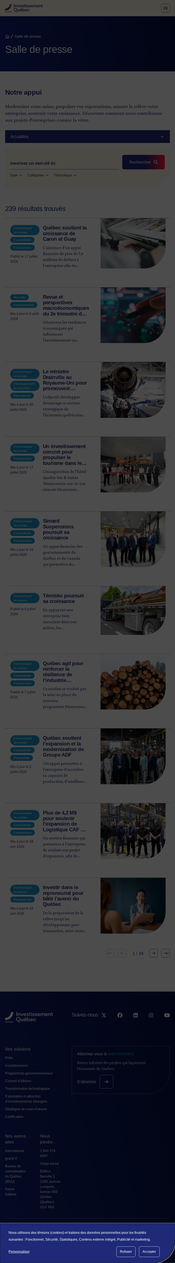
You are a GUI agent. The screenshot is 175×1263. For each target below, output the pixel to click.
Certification (14, 1117)
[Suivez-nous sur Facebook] (119, 1023)
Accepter (149, 1251)
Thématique (63, 175)
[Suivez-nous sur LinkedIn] (135, 1023)
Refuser (126, 1251)
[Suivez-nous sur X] (103, 1023)
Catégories (35, 175)
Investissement (16, 1065)
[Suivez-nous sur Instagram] (151, 1023)
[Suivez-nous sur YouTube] (167, 1023)
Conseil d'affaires (18, 1081)
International (14, 1151)
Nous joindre (46, 1139)
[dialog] (87, 1243)
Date (14, 175)
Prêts (9, 1058)
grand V (11, 1158)
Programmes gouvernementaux (29, 1073)
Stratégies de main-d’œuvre (26, 1109)
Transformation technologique (27, 1088)
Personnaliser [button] (19, 1251)
